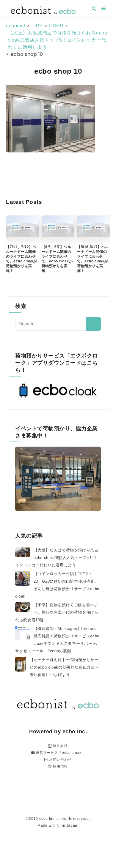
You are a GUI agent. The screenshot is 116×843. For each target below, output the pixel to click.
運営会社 (59, 746)
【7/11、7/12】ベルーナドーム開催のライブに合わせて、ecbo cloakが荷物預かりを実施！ (21, 259)
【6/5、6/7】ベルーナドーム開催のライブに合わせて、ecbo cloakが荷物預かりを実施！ (57, 259)
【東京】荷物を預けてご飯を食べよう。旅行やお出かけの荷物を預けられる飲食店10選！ (56, 612)
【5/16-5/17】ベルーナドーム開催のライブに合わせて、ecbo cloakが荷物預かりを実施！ (93, 259)
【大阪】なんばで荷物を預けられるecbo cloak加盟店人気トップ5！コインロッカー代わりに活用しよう (56, 557)
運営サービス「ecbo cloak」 (60, 753)
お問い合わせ (60, 759)
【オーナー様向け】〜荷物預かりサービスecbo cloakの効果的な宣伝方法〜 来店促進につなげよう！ (64, 667)
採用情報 (60, 766)
